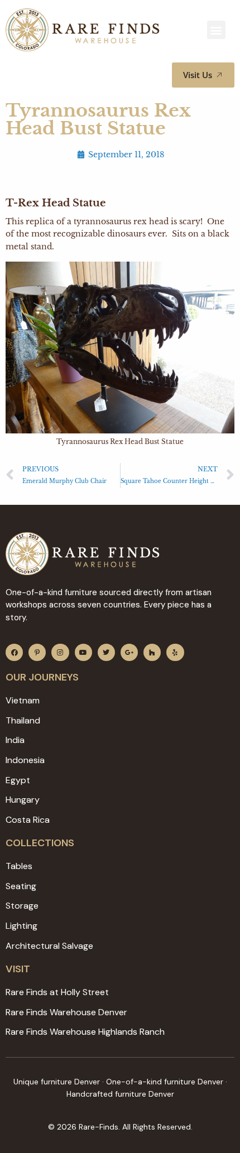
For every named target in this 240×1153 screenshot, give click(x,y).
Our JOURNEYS (42, 677)
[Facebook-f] (14, 652)
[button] (216, 30)
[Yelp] (175, 652)
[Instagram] (60, 652)
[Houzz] (152, 652)
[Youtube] (83, 652)
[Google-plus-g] (129, 652)
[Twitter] (106, 652)
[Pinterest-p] (37, 652)
